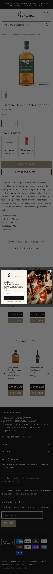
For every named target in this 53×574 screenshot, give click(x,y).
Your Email (6, 290)
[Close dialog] (50, 271)
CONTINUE (14, 298)
